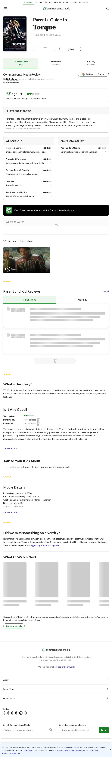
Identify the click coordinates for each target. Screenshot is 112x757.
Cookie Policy (28, 750)
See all (105, 291)
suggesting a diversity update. (44, 545)
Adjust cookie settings (11, 753)
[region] (56, 750)
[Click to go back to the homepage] (56, 9)
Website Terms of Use (65, 750)
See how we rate (14, 626)
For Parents (28, 2)
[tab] (20, 63)
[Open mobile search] (107, 9)
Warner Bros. (17, 506)
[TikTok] (21, 713)
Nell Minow (12, 79)
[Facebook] (13, 713)
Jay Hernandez (26, 499)
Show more (9, 448)
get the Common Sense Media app (58, 210)
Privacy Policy (80, 750)
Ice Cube (13, 499)
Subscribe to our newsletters (72, 725)
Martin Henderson (42, 499)
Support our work (65, 666)
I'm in (103, 730)
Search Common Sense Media (16, 725)
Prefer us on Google (95, 74)
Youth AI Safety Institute (58, 2)
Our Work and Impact (79, 2)
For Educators (41, 2)
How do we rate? (11, 82)
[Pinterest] (17, 713)
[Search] (51, 730)
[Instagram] (5, 713)
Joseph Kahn (19, 503)
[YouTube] (9, 713)
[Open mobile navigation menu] (5, 9)
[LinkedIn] (25, 713)
